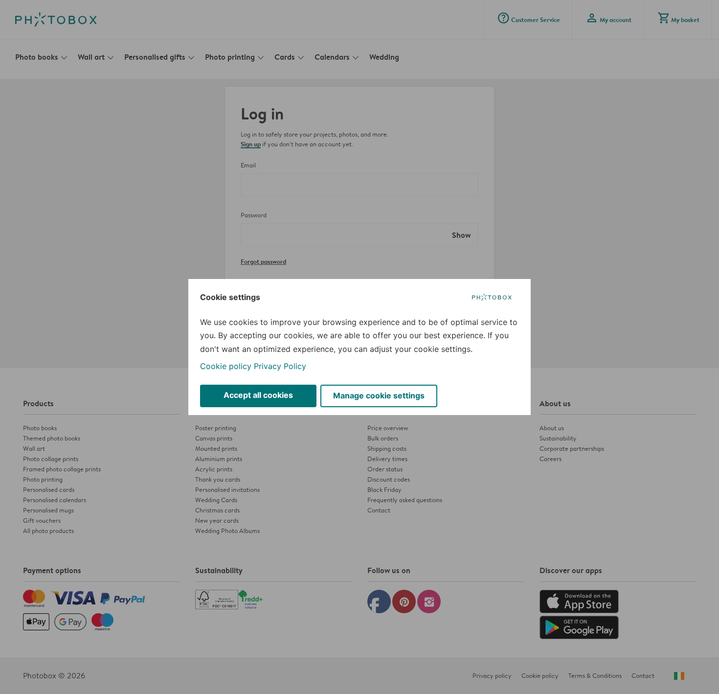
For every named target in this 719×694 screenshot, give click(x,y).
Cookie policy (225, 366)
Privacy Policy (280, 366)
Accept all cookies (258, 395)
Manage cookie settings (379, 395)
